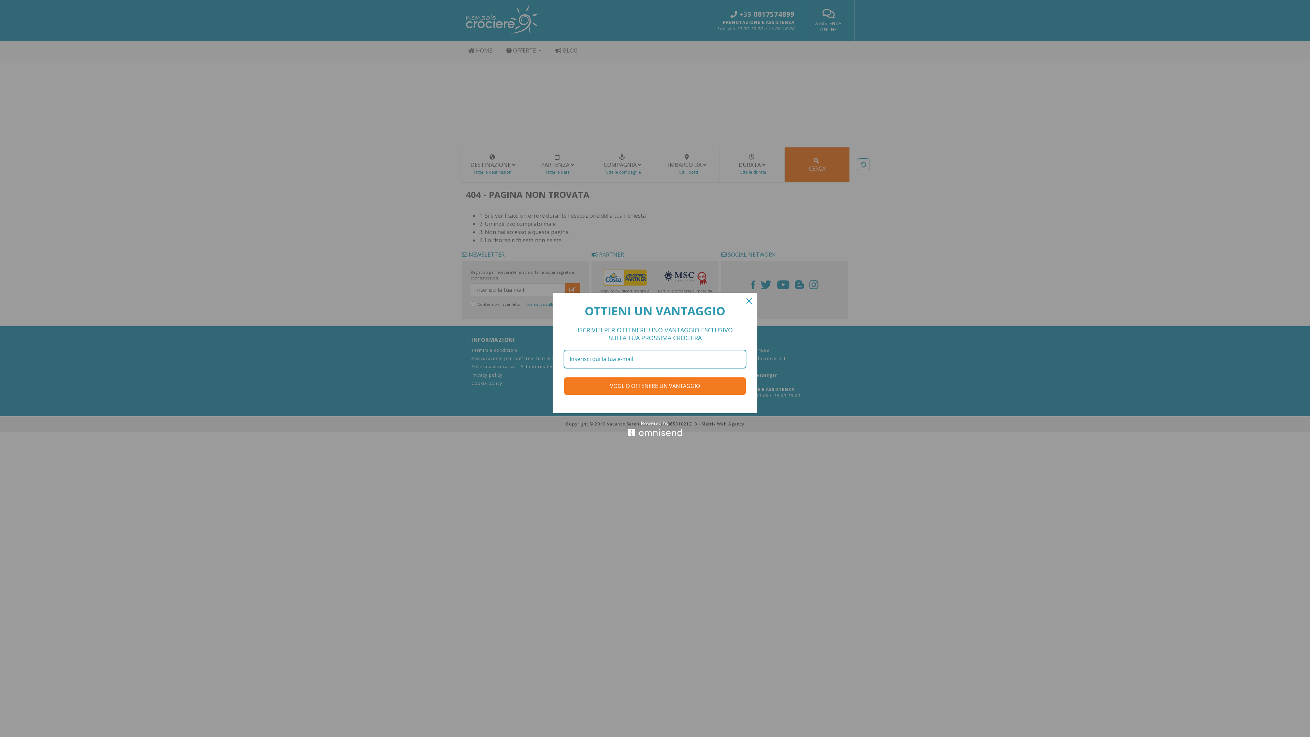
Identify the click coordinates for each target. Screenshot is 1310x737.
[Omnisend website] (655, 428)
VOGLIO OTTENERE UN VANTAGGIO (655, 386)
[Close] (749, 301)
